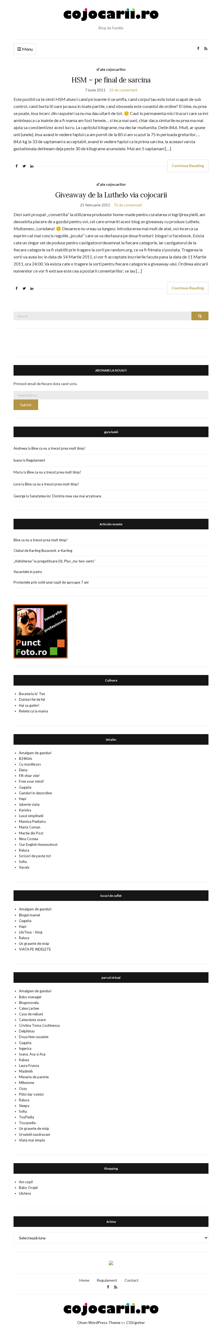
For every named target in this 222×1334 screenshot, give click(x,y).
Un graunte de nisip (34, 943)
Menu (27, 49)
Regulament (35, 460)
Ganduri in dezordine (35, 793)
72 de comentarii (128, 205)
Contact (132, 1280)
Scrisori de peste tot (35, 856)
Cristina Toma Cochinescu (39, 1025)
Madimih (26, 1071)
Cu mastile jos (30, 764)
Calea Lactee (29, 1008)
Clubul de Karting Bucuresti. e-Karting (43, 550)
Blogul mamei (29, 915)
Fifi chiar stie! (29, 775)
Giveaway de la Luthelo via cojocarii (111, 194)
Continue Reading (188, 165)
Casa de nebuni (31, 1014)
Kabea (24, 1060)
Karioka (25, 810)
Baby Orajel (28, 1187)
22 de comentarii (123, 90)
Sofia (23, 861)
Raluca (24, 850)
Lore (17, 484)
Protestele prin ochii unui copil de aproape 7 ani (51, 582)
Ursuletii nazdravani (34, 1134)
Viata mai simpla (32, 1140)
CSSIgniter (135, 1322)
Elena (23, 770)
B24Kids (25, 758)
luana (18, 460)
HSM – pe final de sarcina (111, 79)
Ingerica (25, 1048)
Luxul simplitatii (31, 816)
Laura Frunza (29, 1065)
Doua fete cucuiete (33, 1037)
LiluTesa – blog (30, 932)
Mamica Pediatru (32, 821)
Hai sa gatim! (29, 705)
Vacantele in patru (28, 572)
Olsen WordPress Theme (98, 1322)
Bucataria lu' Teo (32, 694)
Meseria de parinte (34, 1077)
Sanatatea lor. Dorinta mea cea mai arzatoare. (66, 496)
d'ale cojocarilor (111, 69)
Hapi (22, 798)
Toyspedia (27, 1123)
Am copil (26, 1182)
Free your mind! (31, 781)
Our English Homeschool (38, 844)
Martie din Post (31, 833)
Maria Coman (29, 827)
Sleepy (24, 1105)
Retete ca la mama (33, 711)
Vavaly (24, 867)
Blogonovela (29, 1002)
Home (84, 1280)
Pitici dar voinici (31, 1094)
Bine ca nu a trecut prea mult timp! (58, 448)
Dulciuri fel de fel (32, 699)
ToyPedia (26, 1117)
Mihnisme (26, 1082)
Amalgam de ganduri (35, 753)
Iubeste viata (29, 804)
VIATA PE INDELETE (35, 949)
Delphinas (27, 1031)
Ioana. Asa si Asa (32, 1054)
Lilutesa (25, 1193)
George (19, 496)
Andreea (20, 448)
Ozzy (23, 1088)
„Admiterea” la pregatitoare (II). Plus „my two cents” (54, 561)
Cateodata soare (32, 1020)
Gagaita (25, 787)
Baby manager (30, 997)
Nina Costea (28, 839)
